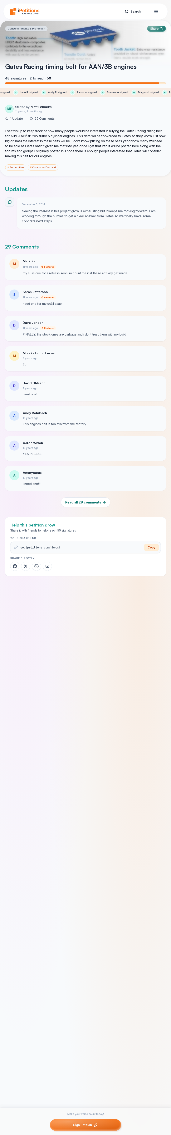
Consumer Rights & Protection (26, 28)
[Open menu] (156, 11)
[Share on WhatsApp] (36, 566)
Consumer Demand (43, 167)
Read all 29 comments (85, 502)
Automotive (16, 167)
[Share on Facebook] (14, 566)
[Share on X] (25, 566)
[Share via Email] (47, 566)
